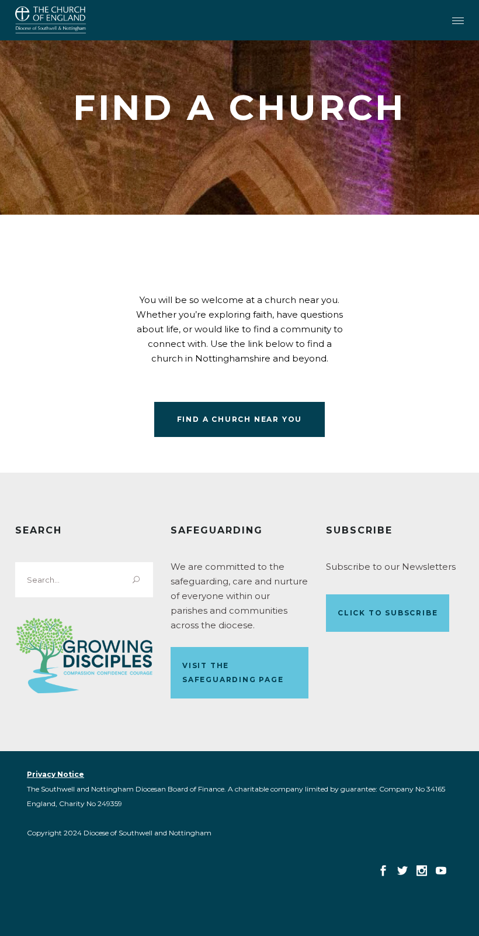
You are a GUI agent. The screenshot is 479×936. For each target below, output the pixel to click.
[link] (50, 19)
